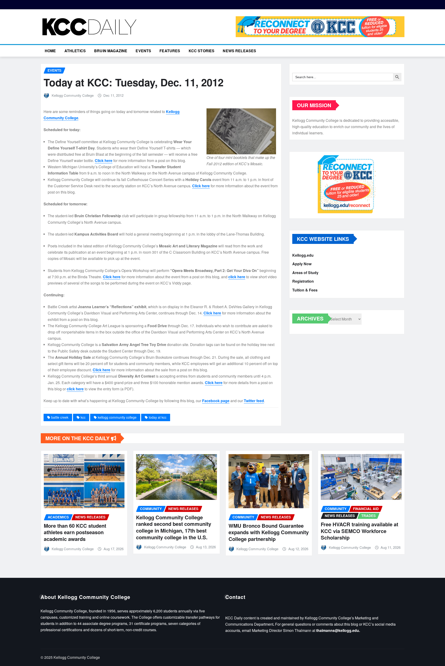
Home (50, 50)
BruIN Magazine (110, 50)
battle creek (59, 417)
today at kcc (157, 417)
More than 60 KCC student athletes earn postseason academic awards (75, 532)
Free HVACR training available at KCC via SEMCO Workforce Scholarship (359, 531)
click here (236, 276)
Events (143, 50)
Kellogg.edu (303, 255)
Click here (103, 160)
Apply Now (302, 264)
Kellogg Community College (73, 95)
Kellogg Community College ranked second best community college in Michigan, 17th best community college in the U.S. (173, 527)
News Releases (239, 50)
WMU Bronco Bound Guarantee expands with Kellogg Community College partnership (269, 532)
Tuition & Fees (305, 290)
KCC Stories (202, 50)
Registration (303, 281)
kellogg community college (117, 417)
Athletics (75, 50)
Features (169, 50)
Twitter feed (254, 400)
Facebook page (215, 400)
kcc (83, 417)
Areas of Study (305, 272)
